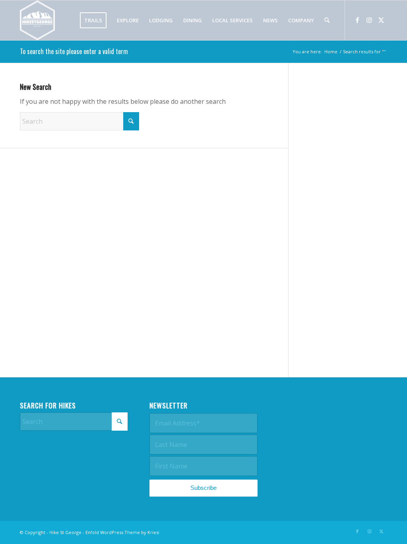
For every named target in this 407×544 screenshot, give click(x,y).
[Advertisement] (347, 226)
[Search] (327, 20)
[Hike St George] (37, 20)
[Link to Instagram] (369, 20)
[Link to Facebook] (357, 20)
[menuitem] (93, 20)
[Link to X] (381, 20)
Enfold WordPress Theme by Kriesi (122, 532)
